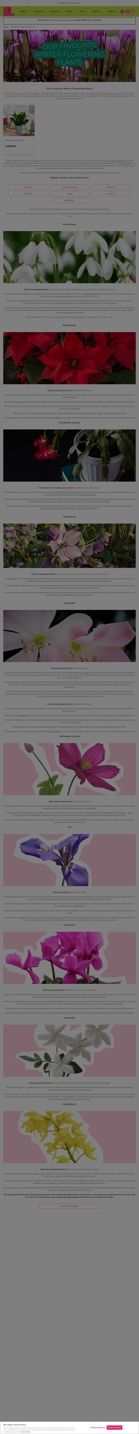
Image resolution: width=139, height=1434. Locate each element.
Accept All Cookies (114, 1427)
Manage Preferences (97, 1427)
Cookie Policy (25, 1432)
